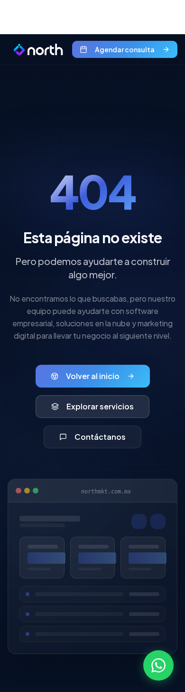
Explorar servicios (100, 406)
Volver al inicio (93, 376)
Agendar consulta (125, 49)
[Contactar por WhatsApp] (158, 665)
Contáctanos (100, 437)
